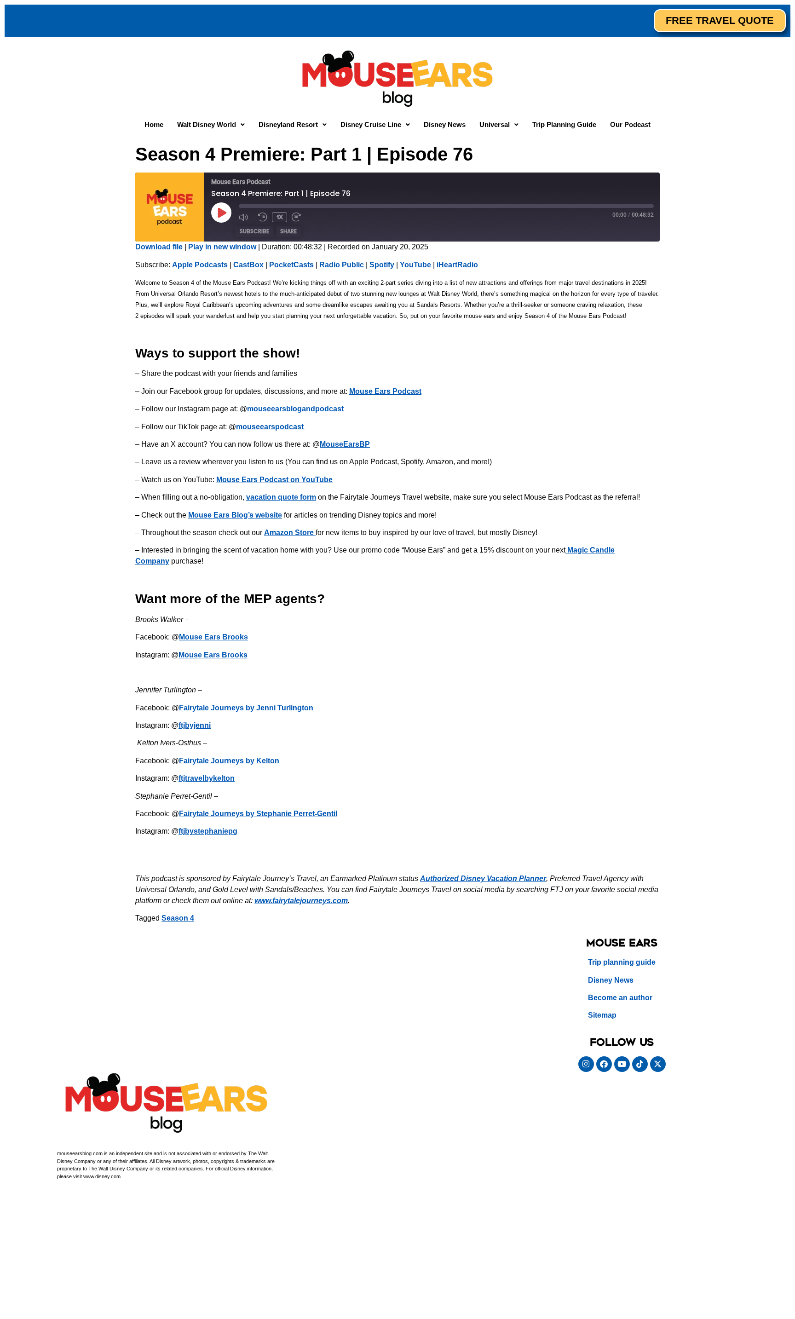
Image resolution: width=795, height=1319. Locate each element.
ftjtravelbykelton (207, 778)
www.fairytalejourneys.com (301, 900)
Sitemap (602, 1015)
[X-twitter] (658, 1064)
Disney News (445, 124)
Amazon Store (289, 532)
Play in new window (222, 247)
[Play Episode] (221, 212)
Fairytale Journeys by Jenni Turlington (246, 708)
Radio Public (341, 265)
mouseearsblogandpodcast (295, 409)
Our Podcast (630, 124)
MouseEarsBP (345, 444)
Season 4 (177, 918)
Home (153, 124)
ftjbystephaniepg (208, 831)
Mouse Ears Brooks (213, 637)
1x (280, 216)
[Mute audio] (246, 217)
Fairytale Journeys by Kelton (229, 761)
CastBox (248, 265)
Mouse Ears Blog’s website (235, 515)
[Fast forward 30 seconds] (299, 217)
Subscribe (254, 231)
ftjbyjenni (195, 725)
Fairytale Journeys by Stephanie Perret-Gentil (258, 814)
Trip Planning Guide (564, 124)
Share (288, 231)
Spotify (381, 265)
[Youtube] (622, 1064)
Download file (159, 247)
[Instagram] (586, 1064)
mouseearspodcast (270, 427)
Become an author (620, 998)
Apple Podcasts (200, 265)
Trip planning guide (622, 962)
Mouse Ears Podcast (385, 391)
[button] (211, 124)
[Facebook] (604, 1064)
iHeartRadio (457, 265)
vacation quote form (281, 497)
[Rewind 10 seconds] (262, 217)
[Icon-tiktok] (640, 1064)
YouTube (415, 265)
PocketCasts (291, 265)
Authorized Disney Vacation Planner (483, 878)
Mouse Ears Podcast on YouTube (274, 480)
